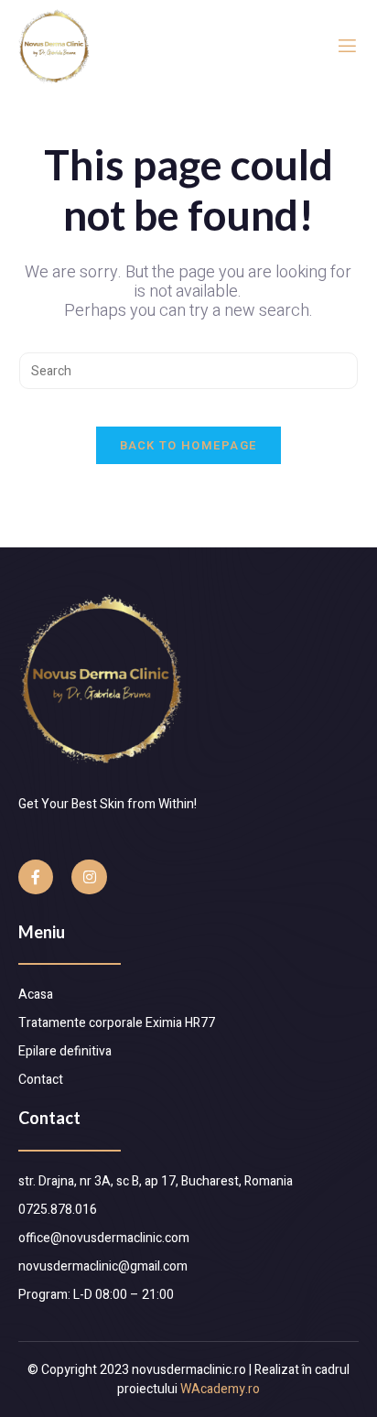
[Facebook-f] (35, 877)
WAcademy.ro (220, 1389)
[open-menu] (347, 46)
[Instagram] (88, 877)
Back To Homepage (189, 445)
